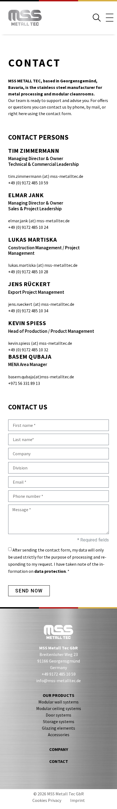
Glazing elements (58, 728)
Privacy (54, 800)
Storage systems (58, 721)
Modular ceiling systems (58, 708)
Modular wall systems (58, 702)
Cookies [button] (39, 800)
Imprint (77, 800)
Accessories (58, 734)
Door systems (58, 715)
